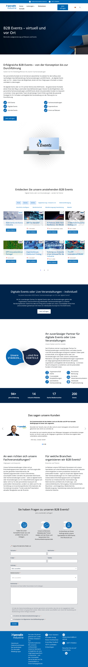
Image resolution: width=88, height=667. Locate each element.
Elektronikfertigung (65, 203)
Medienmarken (15, 573)
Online (33, 203)
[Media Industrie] (11, 7)
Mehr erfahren (11, 230)
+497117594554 (55, 1)
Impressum (14, 643)
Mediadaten (42, 6)
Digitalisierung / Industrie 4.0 (47, 203)
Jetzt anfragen (63, 7)
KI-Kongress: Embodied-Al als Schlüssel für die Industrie (56, 254)
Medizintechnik (37, 207)
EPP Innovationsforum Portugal (15, 253)
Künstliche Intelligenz (22, 207)
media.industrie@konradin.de (39, 1)
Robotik (69, 207)
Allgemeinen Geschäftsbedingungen (33, 619)
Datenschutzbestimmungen (30, 616)
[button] (34, 6)
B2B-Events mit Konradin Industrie (15, 224)
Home (21, 6)
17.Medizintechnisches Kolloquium (76, 224)
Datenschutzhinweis (17, 645)
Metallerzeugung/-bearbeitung (54, 207)
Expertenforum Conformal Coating (34, 253)
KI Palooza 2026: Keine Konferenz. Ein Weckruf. (56, 224)
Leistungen (30, 6)
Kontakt (21, 9)
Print (18, 203)
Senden (14, 624)
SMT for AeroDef (33, 223)
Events (25, 203)
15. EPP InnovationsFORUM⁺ (75, 253)
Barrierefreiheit (16, 647)
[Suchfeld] (80, 7)
